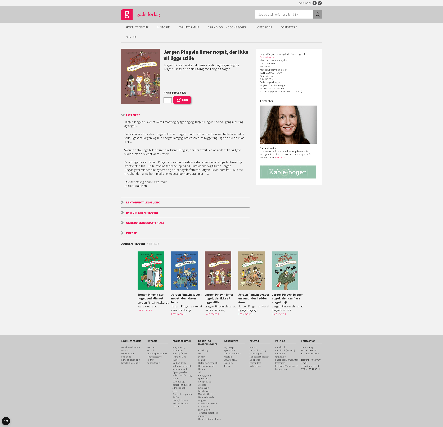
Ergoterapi (229, 347)
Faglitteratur (188, 27)
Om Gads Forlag (258, 350)
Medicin (228, 356)
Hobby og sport (206, 366)
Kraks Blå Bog (179, 356)
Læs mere (133, 115)
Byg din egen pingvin (142, 213)
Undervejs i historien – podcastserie (157, 355)
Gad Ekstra (255, 359)
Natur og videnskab (182, 366)
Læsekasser (204, 391)
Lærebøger (263, 27)
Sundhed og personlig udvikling (182, 383)
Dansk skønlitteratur (131, 347)
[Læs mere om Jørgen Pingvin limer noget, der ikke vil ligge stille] (221, 270)
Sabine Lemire (267, 57)
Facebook (315, 3)
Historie (163, 27)
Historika (151, 350)
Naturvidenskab (206, 397)
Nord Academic (180, 369)
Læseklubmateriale (130, 362)
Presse (131, 233)
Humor (201, 369)
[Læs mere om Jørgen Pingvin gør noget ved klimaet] (153, 270)
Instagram (320, 3)
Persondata (255, 362)
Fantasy (202, 359)
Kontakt (131, 37)
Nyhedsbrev (255, 366)
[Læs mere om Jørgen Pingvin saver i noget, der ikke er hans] (187, 270)
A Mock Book (179, 387)
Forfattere (289, 27)
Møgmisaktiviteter (206, 394)
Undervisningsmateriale (145, 223)
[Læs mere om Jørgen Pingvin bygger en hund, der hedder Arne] (254, 270)
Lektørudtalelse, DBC (143, 202)
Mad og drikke (179, 362)
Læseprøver (281, 369)
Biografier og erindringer (179, 349)
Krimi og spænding (130, 359)
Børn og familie (180, 353)
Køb (185, 100)
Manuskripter (256, 353)
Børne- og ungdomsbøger (227, 27)
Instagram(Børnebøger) (286, 366)
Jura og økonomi (232, 353)
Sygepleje (228, 362)
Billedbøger (204, 350)
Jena (175, 391)
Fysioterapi (229, 350)
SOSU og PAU (230, 359)
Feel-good (126, 356)
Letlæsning (203, 387)
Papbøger (203, 406)
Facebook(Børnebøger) (287, 359)
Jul (199, 372)
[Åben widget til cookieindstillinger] (6, 421)
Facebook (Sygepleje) (280, 355)
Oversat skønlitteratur (127, 352)
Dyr (199, 353)
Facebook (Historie (284, 350)
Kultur (175, 359)
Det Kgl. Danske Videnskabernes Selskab (180, 403)
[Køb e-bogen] (288, 171)
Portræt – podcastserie (153, 361)
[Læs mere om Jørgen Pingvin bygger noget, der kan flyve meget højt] (288, 270)
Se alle (154, 244)
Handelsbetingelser (259, 356)
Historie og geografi (208, 362)
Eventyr (201, 356)
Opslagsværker (180, 372)
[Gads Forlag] (137, 15)
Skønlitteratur (137, 27)
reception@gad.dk (310, 366)
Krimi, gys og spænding (204, 377)
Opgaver (202, 400)
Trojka (227, 366)
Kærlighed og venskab (204, 383)
